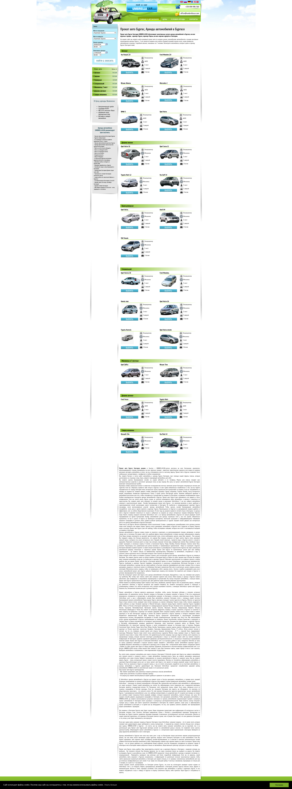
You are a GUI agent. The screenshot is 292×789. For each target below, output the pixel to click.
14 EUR (114, 73)
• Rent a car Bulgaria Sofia (100, 150)
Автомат (97, 73)
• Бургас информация (99, 138)
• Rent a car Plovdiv (99, 153)
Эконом (97, 76)
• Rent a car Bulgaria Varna (101, 151)
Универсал (98, 80)
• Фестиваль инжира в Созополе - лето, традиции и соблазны (104, 188)
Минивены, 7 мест (100, 87)
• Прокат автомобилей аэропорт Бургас (104, 143)
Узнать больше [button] (110, 785)
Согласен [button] (279, 785)
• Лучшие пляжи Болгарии (101, 186)
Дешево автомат (100, 91)
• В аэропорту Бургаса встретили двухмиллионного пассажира (102, 159)
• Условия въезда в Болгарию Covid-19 (104, 181)
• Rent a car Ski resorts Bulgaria (102, 148)
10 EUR (114, 76)
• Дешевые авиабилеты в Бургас (102, 165)
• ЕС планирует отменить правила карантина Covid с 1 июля (103, 140)
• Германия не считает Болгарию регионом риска (102, 174)
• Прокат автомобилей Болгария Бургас (104, 136)
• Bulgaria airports (98, 155)
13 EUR (115, 91)
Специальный (99, 84)
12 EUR (115, 80)
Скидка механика (100, 94)
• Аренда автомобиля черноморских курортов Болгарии (103, 145)
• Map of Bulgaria (98, 157)
